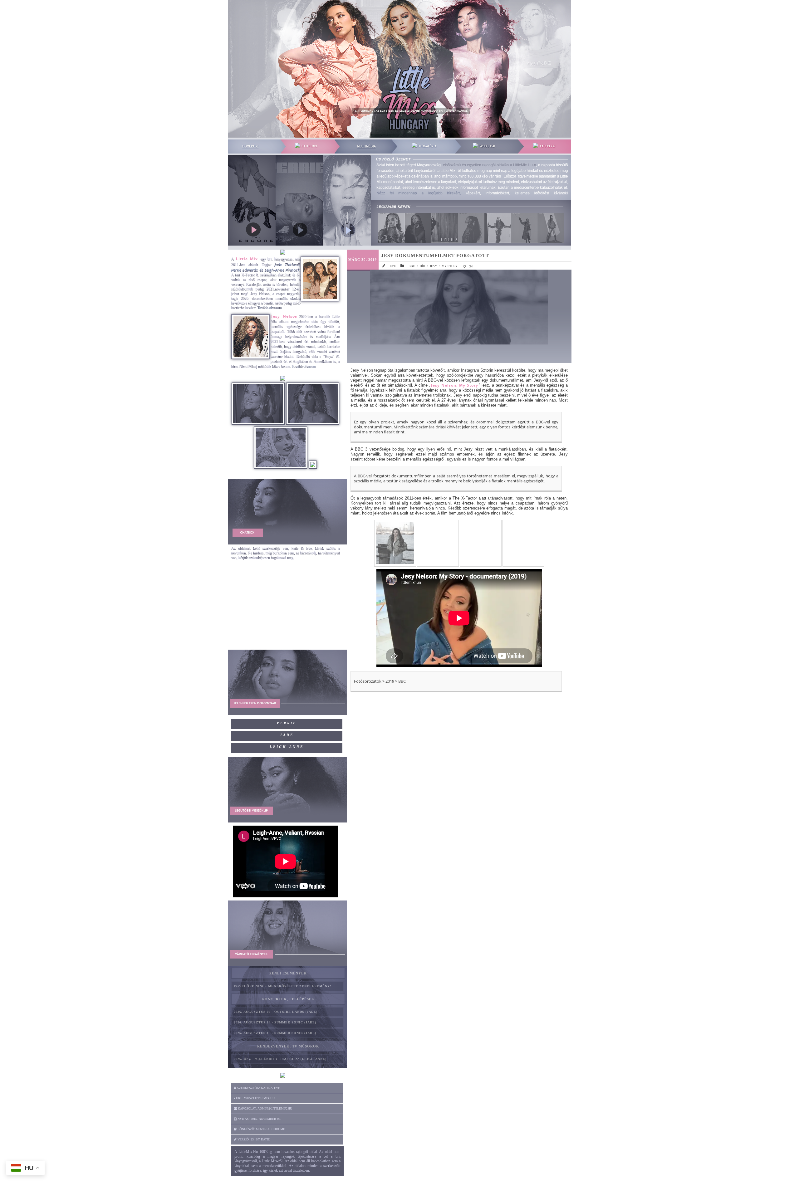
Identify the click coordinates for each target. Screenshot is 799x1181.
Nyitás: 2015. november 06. (259, 1118)
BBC (412, 266)
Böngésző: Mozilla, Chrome (261, 1129)
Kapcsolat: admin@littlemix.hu (264, 1108)
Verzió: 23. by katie (253, 1139)
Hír (422, 266)
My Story (450, 266)
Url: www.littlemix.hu (255, 1098)
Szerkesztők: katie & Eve (258, 1088)
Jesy (433, 266)
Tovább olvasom (269, 307)
